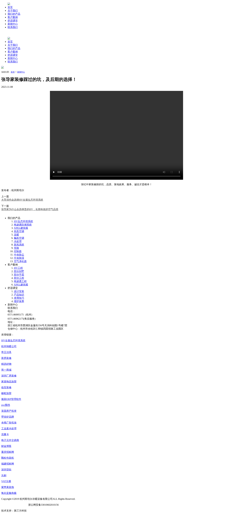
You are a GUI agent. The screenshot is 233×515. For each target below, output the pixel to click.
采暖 (16, 234)
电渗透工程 (20, 281)
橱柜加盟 (6, 393)
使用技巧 (19, 298)
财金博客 (6, 446)
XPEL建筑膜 (21, 228)
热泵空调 (19, 231)
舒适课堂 (13, 20)
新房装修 (6, 358)
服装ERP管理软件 (11, 399)
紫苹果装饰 (7, 487)
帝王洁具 (6, 352)
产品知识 (19, 294)
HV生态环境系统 (23, 221)
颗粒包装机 (7, 457)
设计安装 (19, 291)
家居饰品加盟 (8, 381)
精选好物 (6, 364)
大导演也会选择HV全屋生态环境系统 (22, 199)
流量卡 (5, 434)
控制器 (18, 251)
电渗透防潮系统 (23, 224)
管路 (16, 248)
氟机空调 (19, 238)
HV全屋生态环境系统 (13, 340)
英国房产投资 (8, 411)
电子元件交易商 (10, 440)
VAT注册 (6, 481)
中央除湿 (19, 258)
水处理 (18, 241)
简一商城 (6, 369)
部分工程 (19, 278)
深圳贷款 (6, 469)
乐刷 (3, 475)
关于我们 (13, 10)
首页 (10, 7)
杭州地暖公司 (8, 346)
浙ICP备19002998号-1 (13, 504)
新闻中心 (13, 24)
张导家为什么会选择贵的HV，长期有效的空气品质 (29, 209)
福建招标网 (7, 463)
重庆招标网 (7, 452)
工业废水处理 (8, 428)
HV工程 (18, 268)
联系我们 (13, 27)
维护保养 (19, 301)
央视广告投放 (8, 422)
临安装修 (6, 387)
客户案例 (13, 17)
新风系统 (19, 244)
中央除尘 (19, 254)
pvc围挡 (5, 405)
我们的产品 (14, 14)
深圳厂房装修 (8, 375)
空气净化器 (20, 261)
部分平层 (19, 274)
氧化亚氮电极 (8, 493)
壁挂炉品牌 (7, 416)
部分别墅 (19, 271)
